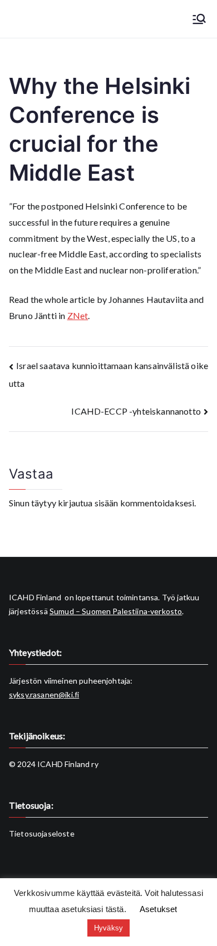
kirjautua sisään (88, 502)
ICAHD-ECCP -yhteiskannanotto (135, 411)
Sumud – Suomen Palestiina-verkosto (116, 611)
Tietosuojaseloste (42, 833)
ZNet (77, 315)
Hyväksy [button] (108, 928)
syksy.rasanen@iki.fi (44, 694)
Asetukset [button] (158, 909)
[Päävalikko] (199, 19)
